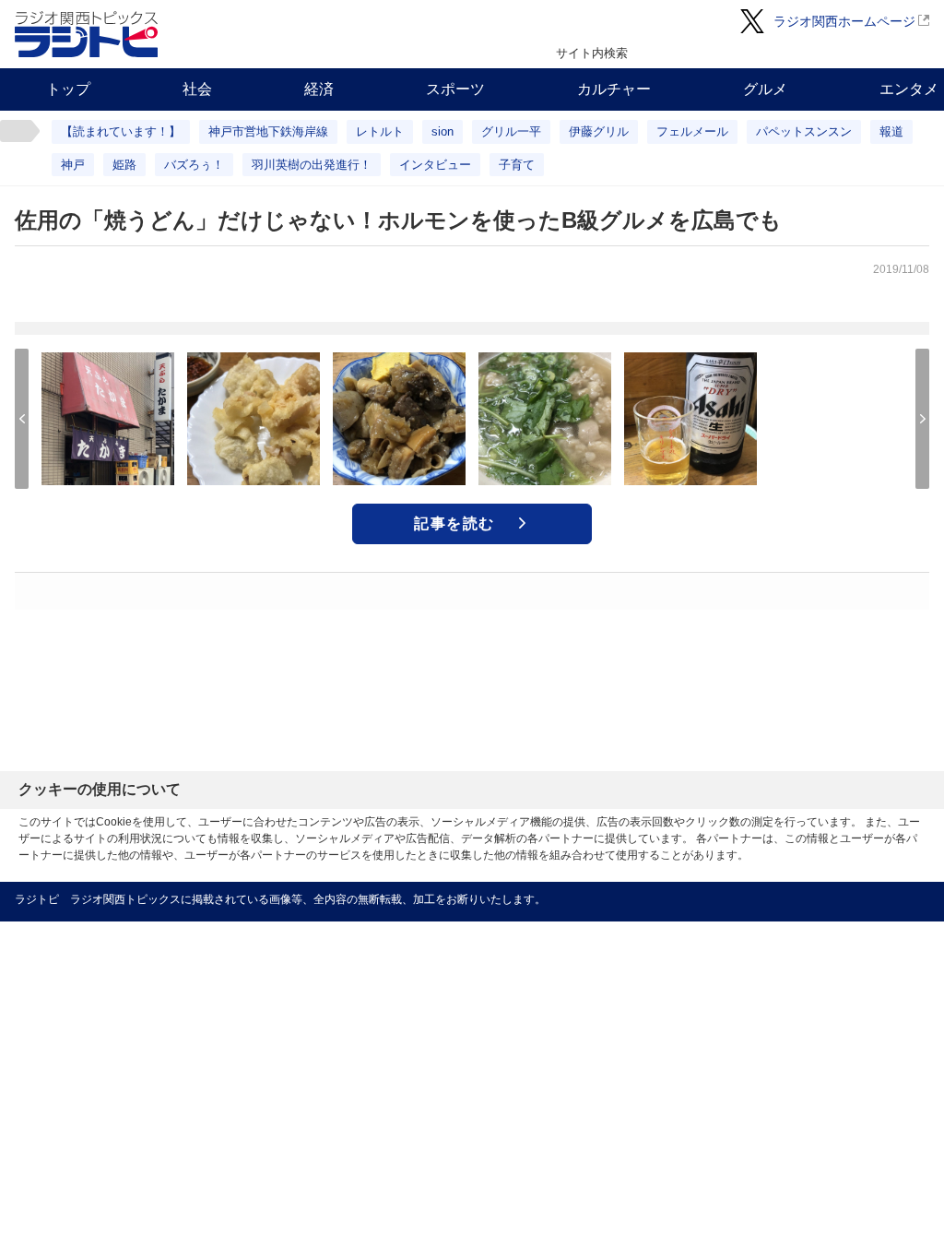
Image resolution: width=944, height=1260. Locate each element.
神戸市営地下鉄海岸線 (268, 131)
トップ (68, 89)
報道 (891, 131)
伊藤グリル (599, 131)
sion (442, 131)
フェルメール (692, 131)
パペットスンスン (804, 131)
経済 (319, 89)
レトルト (380, 131)
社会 (197, 89)
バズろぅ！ (194, 165)
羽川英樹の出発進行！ (312, 165)
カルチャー (614, 89)
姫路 (124, 165)
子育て (517, 165)
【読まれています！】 (121, 131)
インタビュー (435, 165)
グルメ (765, 89)
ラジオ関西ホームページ (844, 21)
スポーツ (455, 89)
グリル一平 (511, 131)
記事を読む (454, 523)
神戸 (73, 165)
